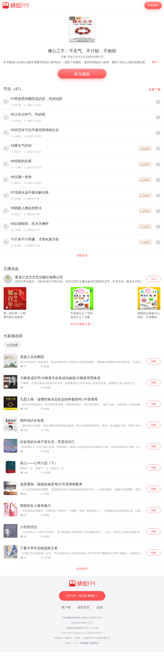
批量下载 (155, 89)
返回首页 (83, 607)
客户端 (66, 607)
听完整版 (82, 74)
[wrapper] (82, 331)
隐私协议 (94, 643)
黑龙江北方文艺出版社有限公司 (85, 56)
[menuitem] (156, 62)
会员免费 (12, 345)
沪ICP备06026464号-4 (72, 617)
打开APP (153, 5)
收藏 (153, 361)
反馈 (99, 607)
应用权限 (84, 643)
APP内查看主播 (80, 324)
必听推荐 (82, 569)
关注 (153, 278)
